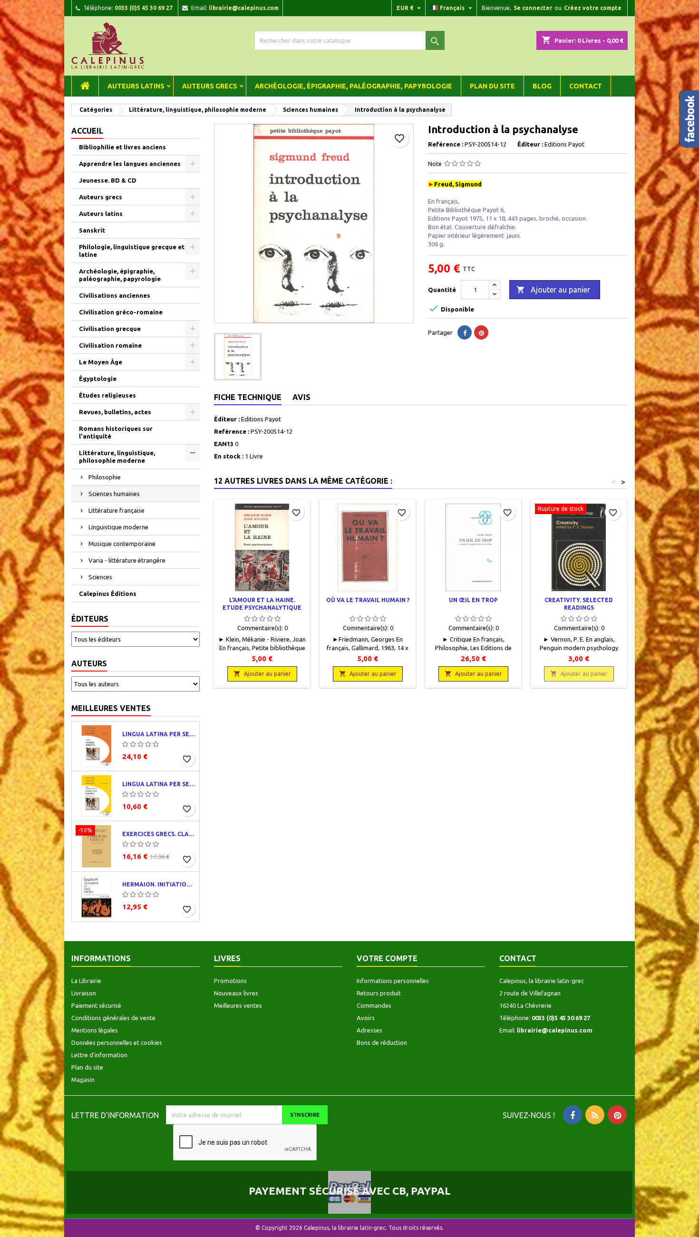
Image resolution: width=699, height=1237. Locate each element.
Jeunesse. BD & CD (107, 180)
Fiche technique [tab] (248, 397)
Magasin (83, 1079)
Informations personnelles (393, 980)
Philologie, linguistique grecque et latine (131, 251)
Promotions (230, 980)
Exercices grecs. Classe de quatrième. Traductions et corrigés (158, 834)
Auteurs (89, 663)
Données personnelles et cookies (116, 1042)
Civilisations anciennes (114, 295)
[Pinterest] (481, 332)
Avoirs (366, 1017)
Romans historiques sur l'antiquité (116, 432)
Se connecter (533, 8)
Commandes (374, 1005)
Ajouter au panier (553, 289)
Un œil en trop (473, 600)
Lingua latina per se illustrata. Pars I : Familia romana (158, 734)
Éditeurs (89, 618)
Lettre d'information (99, 1055)
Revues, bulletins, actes (115, 412)
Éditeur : (530, 144)
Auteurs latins (136, 86)
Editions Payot (261, 419)
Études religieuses (107, 395)
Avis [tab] (301, 397)
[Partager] (464, 332)
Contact (585, 86)
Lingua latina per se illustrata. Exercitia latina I (158, 784)
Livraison (83, 993)
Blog (542, 86)
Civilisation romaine (110, 345)
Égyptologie (97, 378)
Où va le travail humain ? (367, 600)
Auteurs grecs (209, 86)
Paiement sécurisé (96, 1005)
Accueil (87, 131)
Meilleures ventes (111, 708)
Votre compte (387, 958)
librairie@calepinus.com (244, 8)
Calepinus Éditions (107, 593)
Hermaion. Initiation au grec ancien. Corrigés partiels (158, 884)
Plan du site (492, 86)
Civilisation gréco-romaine (121, 312)
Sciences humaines (114, 493)
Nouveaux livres (236, 993)
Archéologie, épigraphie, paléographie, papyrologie (353, 86)
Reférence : (445, 144)
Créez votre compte (592, 8)
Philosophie (104, 477)
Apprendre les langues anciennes (130, 163)
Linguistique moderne (118, 527)
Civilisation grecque (110, 328)
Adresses (369, 1030)
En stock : (228, 456)
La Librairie (86, 980)
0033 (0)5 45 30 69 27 (144, 8)
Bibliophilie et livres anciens (122, 147)
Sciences (100, 577)
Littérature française (116, 510)
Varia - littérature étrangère (126, 560)
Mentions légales (94, 1030)
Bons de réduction (382, 1042)
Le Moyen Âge (100, 362)
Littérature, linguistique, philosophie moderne (117, 456)
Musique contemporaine (121, 543)
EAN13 (223, 443)
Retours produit (379, 993)
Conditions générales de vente (113, 1017)
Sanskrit (92, 230)
